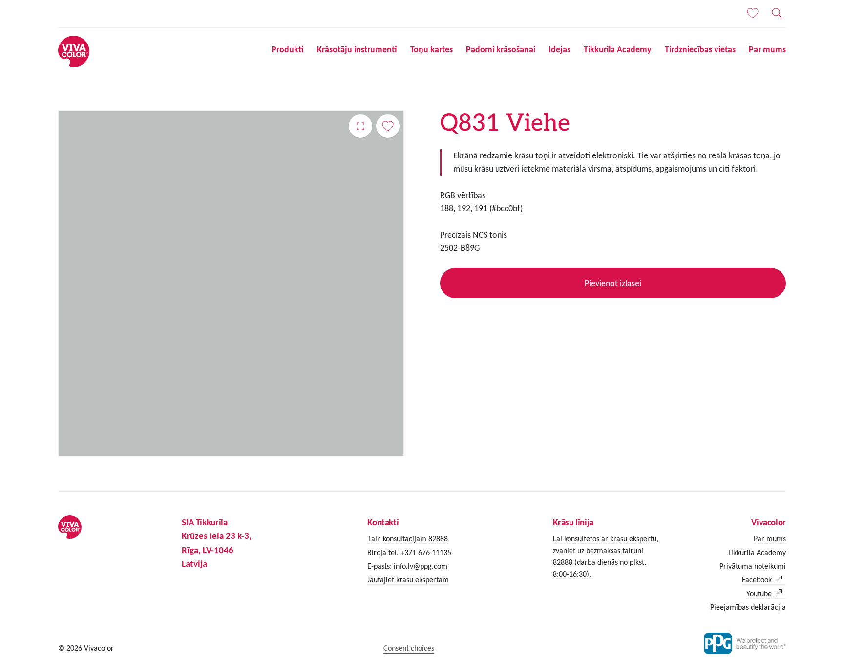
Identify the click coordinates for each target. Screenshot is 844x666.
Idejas (559, 49)
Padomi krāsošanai (500, 49)
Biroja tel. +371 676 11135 (409, 552)
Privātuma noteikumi (752, 566)
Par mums (767, 49)
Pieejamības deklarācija (748, 607)
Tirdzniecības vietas (700, 49)
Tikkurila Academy (618, 49)
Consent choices (408, 648)
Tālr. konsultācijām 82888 (407, 538)
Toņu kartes (431, 49)
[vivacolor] (73, 50)
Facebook (757, 579)
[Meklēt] (777, 13)
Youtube (759, 593)
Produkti (288, 49)
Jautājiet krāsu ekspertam (408, 579)
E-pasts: (380, 566)
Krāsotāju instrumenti (357, 49)
